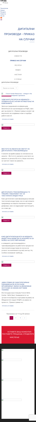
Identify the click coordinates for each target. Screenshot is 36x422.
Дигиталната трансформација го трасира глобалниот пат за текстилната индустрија (16, 194)
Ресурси (3, 12)
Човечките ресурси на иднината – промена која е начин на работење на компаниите (18, 101)
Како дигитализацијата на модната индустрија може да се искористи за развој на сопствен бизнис (18, 238)
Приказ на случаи (18, 61)
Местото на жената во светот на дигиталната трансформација (16, 150)
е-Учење (18, 79)
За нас (2, 16)
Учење (2, 10)
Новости (3, 14)
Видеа (18, 70)
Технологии (4, 8)
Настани (18, 75)
